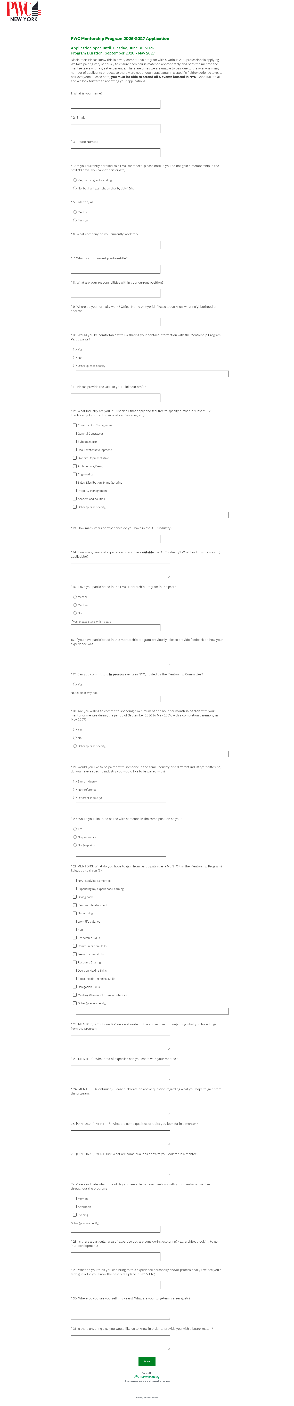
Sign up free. (164, 1381)
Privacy (139, 1397)
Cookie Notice (151, 1397)
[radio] (72, 180)
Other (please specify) (85, 1223)
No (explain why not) (84, 693)
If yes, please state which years (91, 622)
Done (147, 1361)
